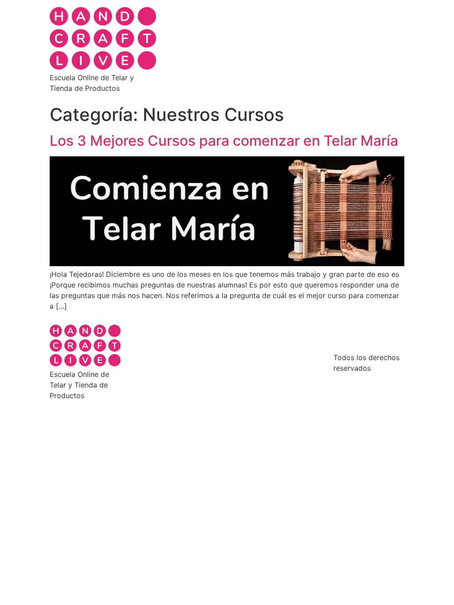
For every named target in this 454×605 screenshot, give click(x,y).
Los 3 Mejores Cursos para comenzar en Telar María (224, 140)
